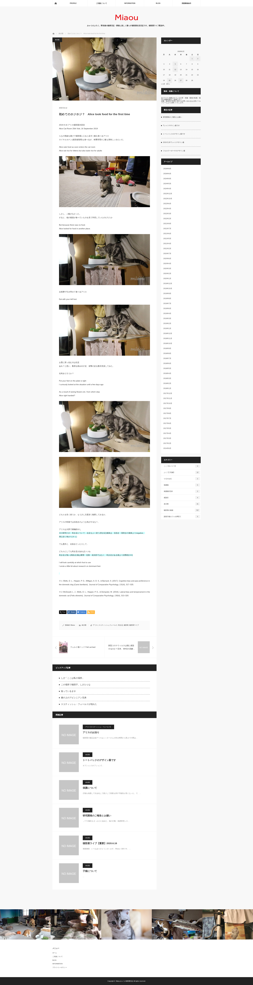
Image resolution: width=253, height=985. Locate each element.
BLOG (158, 3)
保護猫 (181, 485)
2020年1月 (167, 278)
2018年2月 (167, 383)
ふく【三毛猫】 (181, 472)
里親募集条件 (186, 3)
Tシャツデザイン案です (171, 125)
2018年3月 (167, 378)
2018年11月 (167, 338)
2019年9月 (167, 293)
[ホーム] (55, 3)
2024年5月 (167, 184)
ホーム (54, 953)
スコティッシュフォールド (107, 625)
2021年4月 (167, 243)
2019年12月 (167, 283)
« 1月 (163, 84)
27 (181, 80)
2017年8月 (167, 413)
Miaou (72, 625)
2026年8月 (167, 169)
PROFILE (73, 3)
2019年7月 (167, 303)
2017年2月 (167, 443)
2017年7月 (167, 418)
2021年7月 (167, 228)
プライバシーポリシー (59, 967)
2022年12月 (167, 194)
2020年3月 (167, 268)
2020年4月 (167, 263)
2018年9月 (167, 348)
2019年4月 (167, 313)
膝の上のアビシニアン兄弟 (73, 697)
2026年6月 (167, 174)
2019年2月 (167, 323)
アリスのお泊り (91, 732)
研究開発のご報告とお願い (97, 815)
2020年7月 (167, 253)
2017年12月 (167, 393)
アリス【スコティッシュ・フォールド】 (98, 727)
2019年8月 (167, 298)
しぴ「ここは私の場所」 (72, 678)
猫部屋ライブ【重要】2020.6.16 (100, 843)
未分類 (57, 39)
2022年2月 (167, 219)
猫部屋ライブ (134, 625)
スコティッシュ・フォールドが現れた (79, 704)
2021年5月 (167, 238)
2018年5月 (167, 368)
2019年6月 (167, 308)
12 (175, 69)
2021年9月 (167, 223)
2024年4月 (167, 189)
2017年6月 (167, 423)
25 (169, 80)
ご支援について (101, 3)
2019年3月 (167, 318)
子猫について (90, 871)
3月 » (168, 84)
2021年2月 (167, 248)
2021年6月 (167, 233)
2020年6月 (167, 258)
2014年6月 (167, 448)
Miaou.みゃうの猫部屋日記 (124, 981)
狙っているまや (68, 691)
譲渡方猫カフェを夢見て (181, 516)
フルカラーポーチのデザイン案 (174, 151)
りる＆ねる (181, 479)
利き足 (120, 625)
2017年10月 (167, 403)
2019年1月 (167, 328)
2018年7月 (167, 358)
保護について (90, 788)
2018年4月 (167, 373)
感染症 (181, 498)
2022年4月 (167, 209)
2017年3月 (167, 438)
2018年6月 (167, 363)
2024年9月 (167, 179)
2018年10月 (167, 343)
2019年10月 (167, 288)
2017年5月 (167, 428)
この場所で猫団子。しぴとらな (76, 684)
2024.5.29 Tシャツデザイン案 (173, 142)
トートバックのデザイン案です (99, 760)
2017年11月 (167, 398)
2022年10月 (167, 199)
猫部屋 (126, 625)
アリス (95, 625)
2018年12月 (167, 333)
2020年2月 (167, 273)
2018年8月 (167, 353)
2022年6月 (167, 204)
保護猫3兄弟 (181, 491)
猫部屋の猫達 (181, 510)
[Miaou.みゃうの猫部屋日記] (126, 22)
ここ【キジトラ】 (181, 466)
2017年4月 (167, 433)
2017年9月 (167, 408)
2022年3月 (167, 214)
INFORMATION (129, 3)
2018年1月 (167, 388)
